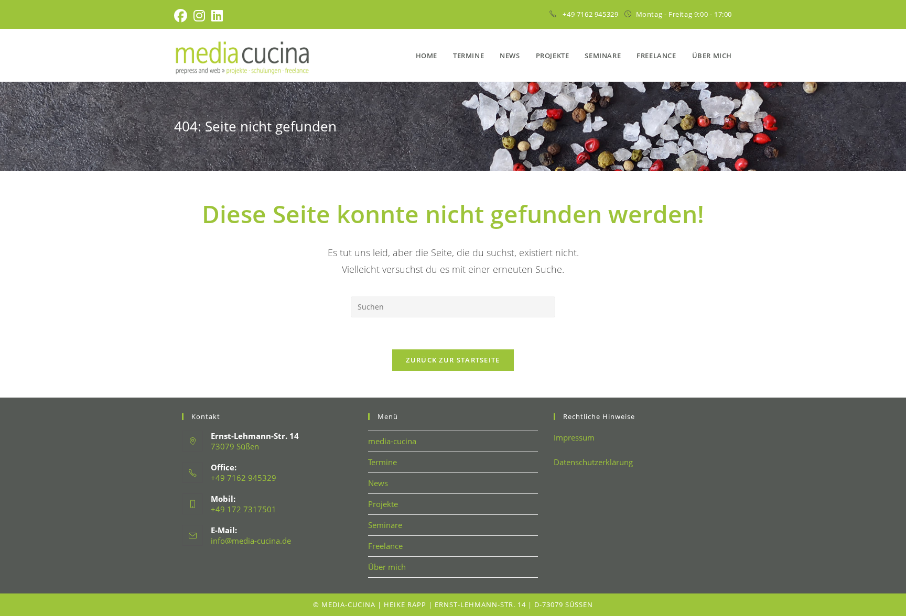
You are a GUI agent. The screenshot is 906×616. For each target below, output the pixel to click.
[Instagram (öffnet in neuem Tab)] (199, 16)
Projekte (383, 504)
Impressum (574, 437)
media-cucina (392, 441)
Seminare (385, 525)
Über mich (387, 567)
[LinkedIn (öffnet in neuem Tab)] (217, 16)
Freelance (385, 546)
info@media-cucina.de (251, 540)
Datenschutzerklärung (593, 462)
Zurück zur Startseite (453, 360)
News (378, 483)
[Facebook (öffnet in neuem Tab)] (182, 16)
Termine (382, 462)
